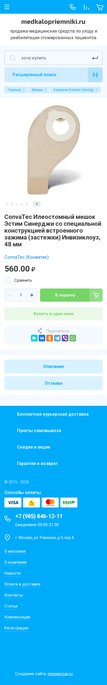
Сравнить (23, 280)
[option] (53, 149)
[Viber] (65, 338)
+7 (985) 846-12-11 (39, 516)
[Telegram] (57, 338)
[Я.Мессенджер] (34, 338)
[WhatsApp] (72, 338)
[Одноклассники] (49, 338)
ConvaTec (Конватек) (26, 257)
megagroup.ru (60, 673)
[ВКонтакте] (42, 338)
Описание (53, 366)
